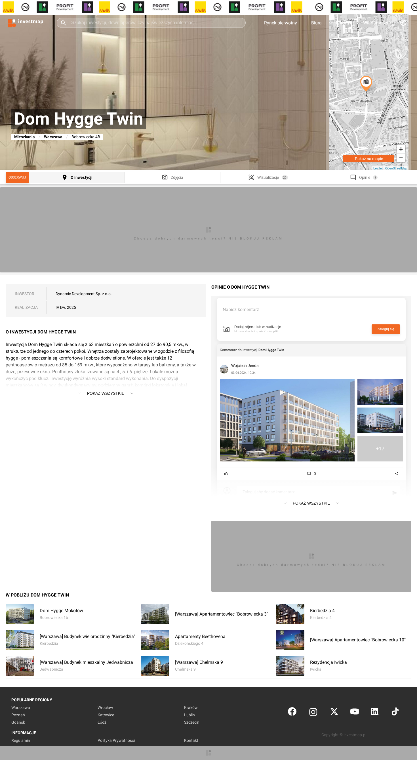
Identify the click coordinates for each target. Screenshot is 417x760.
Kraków (191, 707)
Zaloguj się (385, 329)
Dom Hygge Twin (271, 350)
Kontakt (191, 740)
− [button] (401, 157)
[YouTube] (354, 712)
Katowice (106, 715)
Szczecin (191, 722)
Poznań (18, 715)
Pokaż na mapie (369, 158)
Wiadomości (375, 23)
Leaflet (378, 168)
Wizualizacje (268, 177)
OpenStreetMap (396, 168)
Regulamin (20, 740)
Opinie (364, 177)
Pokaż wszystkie (105, 393)
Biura (316, 23)
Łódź (102, 722)
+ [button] (401, 149)
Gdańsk (18, 722)
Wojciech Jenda (245, 365)
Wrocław (105, 707)
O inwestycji (81, 177)
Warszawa (53, 137)
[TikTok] (395, 712)
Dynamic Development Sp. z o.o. (84, 293)
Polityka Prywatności (116, 740)
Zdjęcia (177, 177)
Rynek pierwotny (280, 23)
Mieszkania (24, 137)
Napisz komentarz (241, 309)
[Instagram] (313, 712)
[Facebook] (292, 712)
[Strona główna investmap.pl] (25, 22)
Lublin (189, 715)
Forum (342, 23)
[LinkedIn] (375, 712)
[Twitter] (334, 712)
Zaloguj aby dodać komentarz (269, 492)
